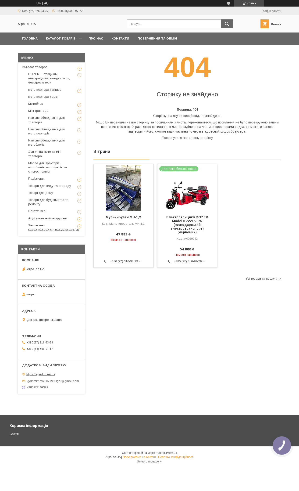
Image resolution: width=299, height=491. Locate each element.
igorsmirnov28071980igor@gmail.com (53, 381)
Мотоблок (35, 103)
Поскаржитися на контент (139, 457)
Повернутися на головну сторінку (187, 138)
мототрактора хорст (43, 96)
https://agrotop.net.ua (40, 374)
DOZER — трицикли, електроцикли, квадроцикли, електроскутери (49, 78)
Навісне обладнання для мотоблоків (46, 142)
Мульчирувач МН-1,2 (123, 217)
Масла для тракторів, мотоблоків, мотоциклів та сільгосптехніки (47, 167)
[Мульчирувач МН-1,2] (123, 187)
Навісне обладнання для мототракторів (46, 131)
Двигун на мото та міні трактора (44, 154)
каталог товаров (34, 67)
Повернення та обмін (157, 38)
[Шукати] (227, 23)
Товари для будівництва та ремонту (48, 202)
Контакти (120, 38)
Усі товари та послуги (262, 278)
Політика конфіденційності (176, 457)
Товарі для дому (40, 193)
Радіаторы (36, 178)
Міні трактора (38, 110)
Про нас (96, 38)
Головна (30, 38)
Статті (14, 434)
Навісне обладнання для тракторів (46, 120)
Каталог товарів (60, 38)
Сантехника (36, 211)
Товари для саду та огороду (49, 186)
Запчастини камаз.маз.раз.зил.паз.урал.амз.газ (53, 227)
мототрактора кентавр (44, 89)
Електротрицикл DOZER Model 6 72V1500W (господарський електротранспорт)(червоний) (187, 224)
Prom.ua (171, 453)
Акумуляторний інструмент (47, 218)
